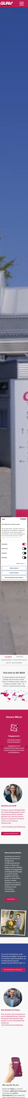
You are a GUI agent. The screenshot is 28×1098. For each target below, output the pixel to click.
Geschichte (19, 657)
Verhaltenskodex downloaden (13, 969)
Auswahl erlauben (14, 572)
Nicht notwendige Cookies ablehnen (14, 577)
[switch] (24, 548)
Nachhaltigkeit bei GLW (20, 660)
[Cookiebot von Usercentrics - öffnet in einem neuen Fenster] (20, 519)
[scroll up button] (25, 1090)
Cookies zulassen (14, 568)
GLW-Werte (8, 657)
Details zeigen (20, 563)
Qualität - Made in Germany (14, 663)
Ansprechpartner (6, 660)
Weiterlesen (11, 899)
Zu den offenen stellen (11, 833)
